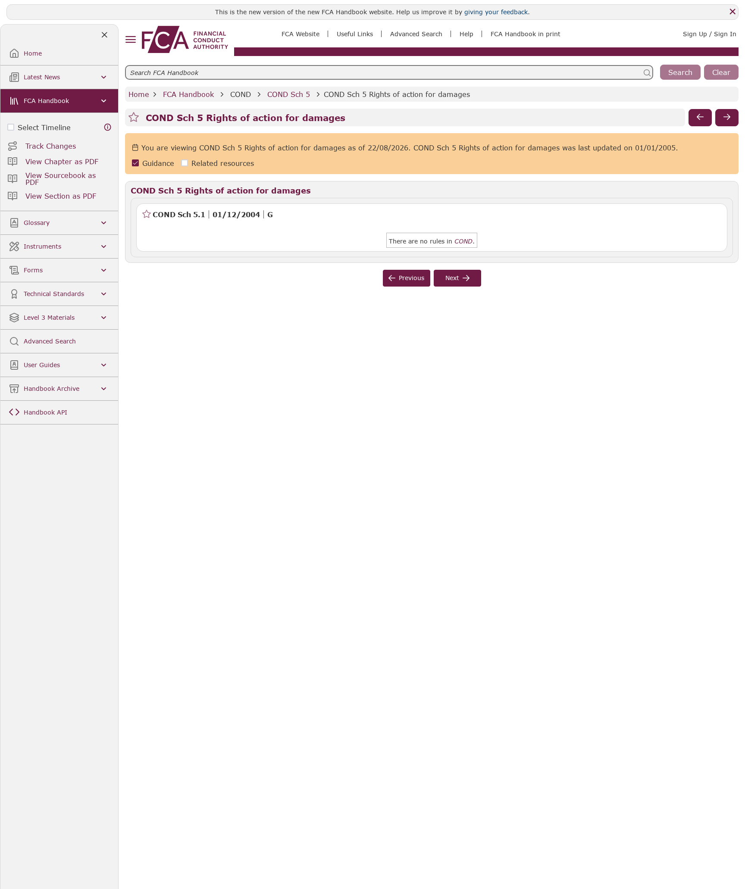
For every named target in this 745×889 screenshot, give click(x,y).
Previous (411, 277)
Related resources (222, 163)
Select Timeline (44, 127)
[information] (107, 127)
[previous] (700, 117)
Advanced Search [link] (416, 33)
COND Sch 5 (289, 94)
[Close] (732, 11)
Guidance (158, 163)
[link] (185, 39)
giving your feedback (496, 12)
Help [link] (466, 33)
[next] (727, 117)
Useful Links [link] (355, 33)
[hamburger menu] (130, 39)
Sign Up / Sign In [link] (709, 33)
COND (241, 94)
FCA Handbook (188, 94)
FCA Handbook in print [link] (525, 33)
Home (138, 94)
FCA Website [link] (300, 33)
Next (452, 277)
